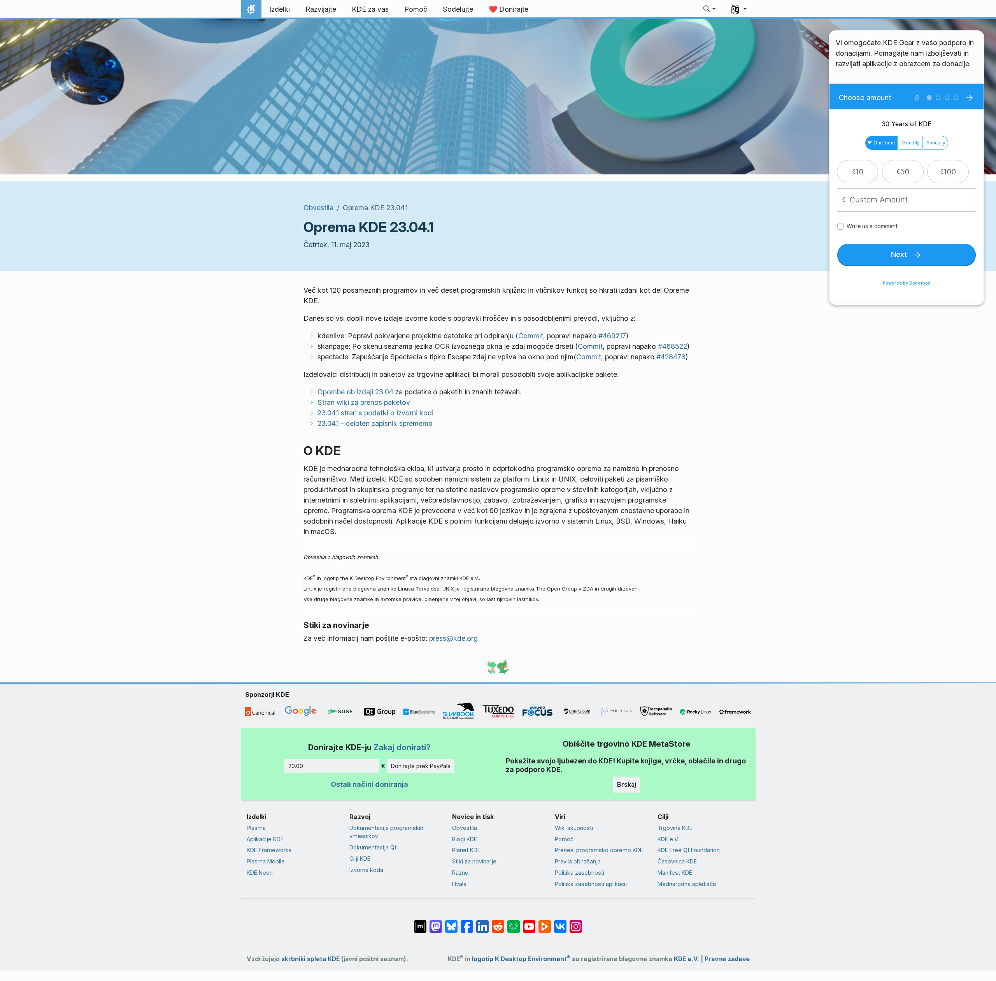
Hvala (459, 884)
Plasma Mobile (266, 861)
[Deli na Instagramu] (576, 922)
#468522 (672, 346)
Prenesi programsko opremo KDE (599, 850)
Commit (530, 336)
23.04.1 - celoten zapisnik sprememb (374, 423)
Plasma (256, 828)
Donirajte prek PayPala (421, 766)
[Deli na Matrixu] (420, 922)
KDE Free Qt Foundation (689, 850)
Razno (460, 872)
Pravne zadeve (727, 959)
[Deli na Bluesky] (451, 922)
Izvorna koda (366, 870)
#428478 (671, 357)
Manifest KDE (675, 872)
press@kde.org (453, 638)
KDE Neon (260, 872)
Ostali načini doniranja (369, 784)
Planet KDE (466, 850)
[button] (710, 9)
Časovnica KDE (677, 861)
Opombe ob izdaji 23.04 (355, 392)
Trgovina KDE (675, 828)
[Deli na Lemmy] (513, 922)
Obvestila (318, 208)
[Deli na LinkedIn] (482, 922)
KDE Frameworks (269, 850)
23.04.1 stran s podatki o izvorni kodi (375, 413)
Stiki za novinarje (474, 861)
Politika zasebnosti (579, 872)
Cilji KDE (359, 858)
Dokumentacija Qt (372, 847)
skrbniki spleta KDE (310, 959)
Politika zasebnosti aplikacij (591, 884)
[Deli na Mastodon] (436, 922)
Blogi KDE (464, 839)
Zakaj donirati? (402, 747)
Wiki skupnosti (574, 828)
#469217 (612, 336)
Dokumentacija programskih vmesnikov (386, 832)
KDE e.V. (668, 839)
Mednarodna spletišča (687, 884)
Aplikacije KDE (265, 839)
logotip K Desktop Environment (521, 959)
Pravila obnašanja (578, 861)
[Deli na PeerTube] (544, 922)
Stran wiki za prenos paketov (363, 402)
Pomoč (564, 839)
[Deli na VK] (560, 922)
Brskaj (626, 784)
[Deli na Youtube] (529, 922)
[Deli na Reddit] (498, 922)
